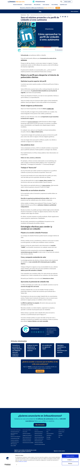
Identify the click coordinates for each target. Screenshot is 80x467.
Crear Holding (54, 4)
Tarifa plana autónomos (15, 431)
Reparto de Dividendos (27, 439)
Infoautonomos (23, 14)
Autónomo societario (26, 433)
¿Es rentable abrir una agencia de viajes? (47, 347)
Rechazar (70, 463)
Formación (48, 439)
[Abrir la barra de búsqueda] (61, 2)
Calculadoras (49, 435)
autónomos (24, 60)
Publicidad (60, 435)
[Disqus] (40, 390)
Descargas (48, 437)
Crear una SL (25, 431)
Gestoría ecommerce (38, 433)
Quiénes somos (61, 431)
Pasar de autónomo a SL (27, 437)
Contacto (60, 433)
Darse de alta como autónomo (14, 434)
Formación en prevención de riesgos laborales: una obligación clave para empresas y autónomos (17, 350)
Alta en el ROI (13, 445)
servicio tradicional (33, 121)
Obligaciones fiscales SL (27, 435)
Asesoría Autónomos (17, 4)
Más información (40, 425)
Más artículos (4, 11)
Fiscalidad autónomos (15, 442)
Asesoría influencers (38, 435)
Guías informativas (50, 433)
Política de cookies (23, 461)
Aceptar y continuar (70, 456)
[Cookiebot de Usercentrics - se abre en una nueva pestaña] (7, 465)
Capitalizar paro (63, 4)
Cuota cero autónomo (15, 440)
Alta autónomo (37, 4)
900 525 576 (20, 2)
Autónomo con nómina (27, 440)
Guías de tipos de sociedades (28, 442)
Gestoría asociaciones (39, 431)
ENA (59, 437)
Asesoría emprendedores (39, 437)
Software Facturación (38, 440)
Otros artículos (74, 11)
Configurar (69, 459)
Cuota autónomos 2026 (15, 438)
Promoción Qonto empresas (40, 444)
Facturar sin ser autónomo (15, 436)
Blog (40, 11)
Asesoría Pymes (28, 4)
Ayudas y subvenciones (39, 439)
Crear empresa (46, 4)
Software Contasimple (39, 442)
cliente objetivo (46, 185)
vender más (50, 108)
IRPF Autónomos (14, 443)
